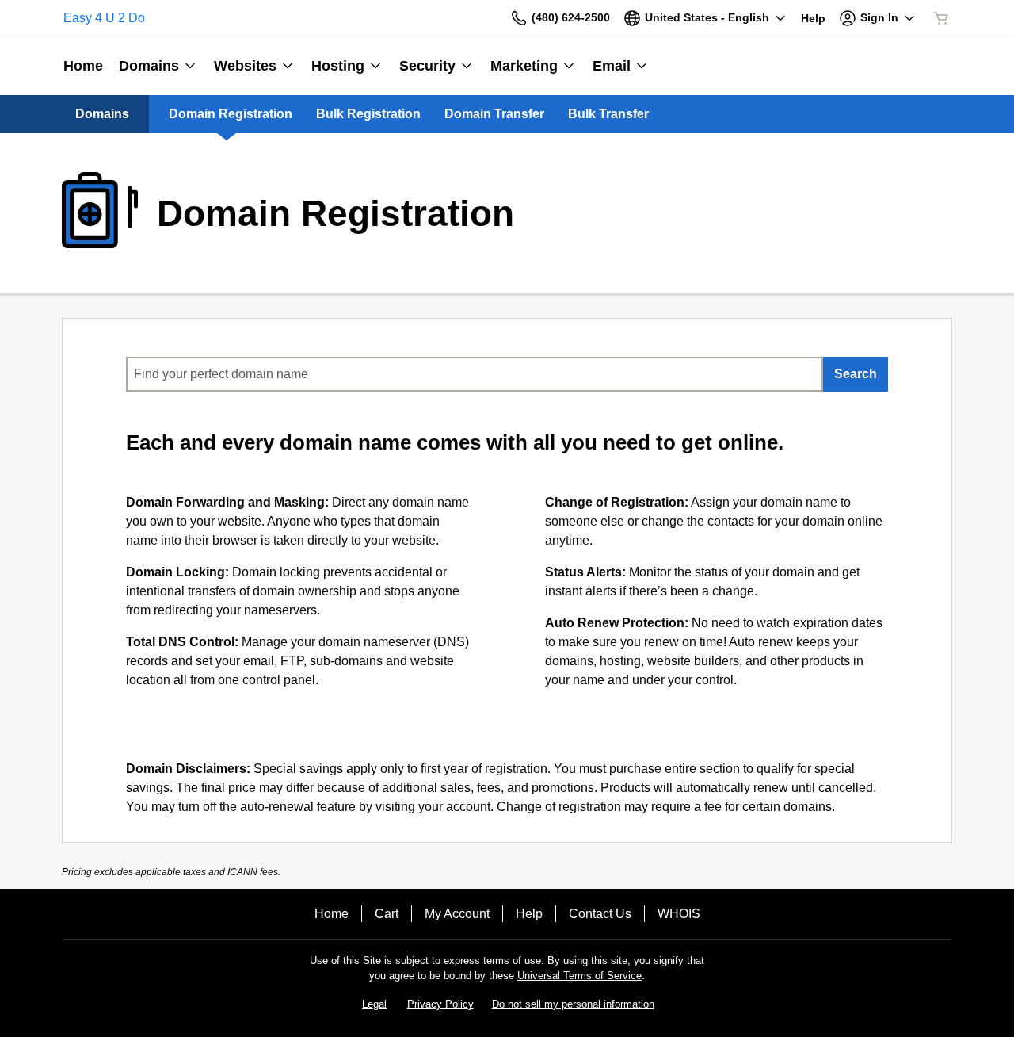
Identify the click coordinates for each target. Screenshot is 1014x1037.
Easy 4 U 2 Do (104, 18)
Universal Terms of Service (579, 976)
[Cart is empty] (941, 18)
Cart (386, 913)
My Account (457, 913)
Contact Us (600, 913)
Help (529, 913)
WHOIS (679, 913)
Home (331, 913)
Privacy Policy (440, 1004)
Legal (374, 1004)
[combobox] (474, 374)
